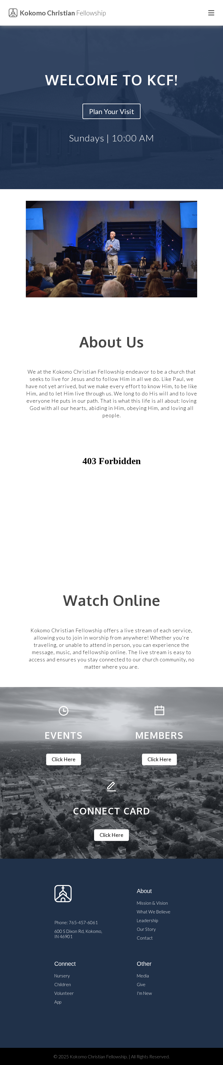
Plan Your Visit (111, 111)
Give (141, 984)
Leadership (147, 920)
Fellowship (63, 13)
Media (143, 975)
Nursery (62, 975)
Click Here (63, 759)
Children (62, 984)
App (57, 1001)
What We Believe (153, 911)
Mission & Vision (152, 903)
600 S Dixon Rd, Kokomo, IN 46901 (78, 933)
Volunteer (64, 993)
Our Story (146, 929)
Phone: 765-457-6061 (76, 922)
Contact (145, 937)
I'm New (144, 993)
